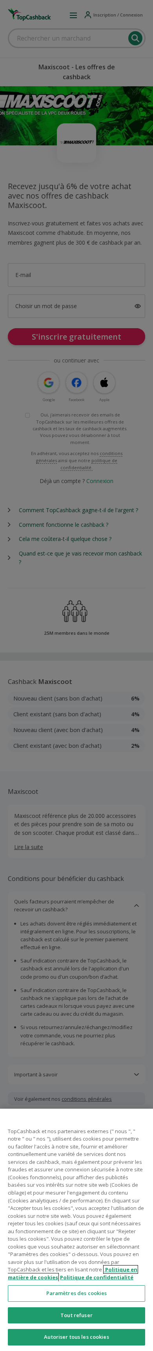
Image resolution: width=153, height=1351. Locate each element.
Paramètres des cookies (76, 1293)
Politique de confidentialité (96, 1277)
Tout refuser (76, 1315)
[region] (76, 1230)
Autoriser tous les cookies (76, 1336)
